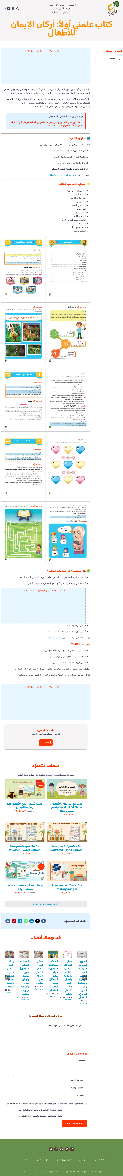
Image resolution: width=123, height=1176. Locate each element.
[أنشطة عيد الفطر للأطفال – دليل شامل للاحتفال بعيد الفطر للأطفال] (53, 954)
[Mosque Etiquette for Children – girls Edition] (67, 832)
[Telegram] (20, 921)
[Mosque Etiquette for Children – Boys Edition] (25, 832)
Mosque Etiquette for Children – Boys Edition (25, 848)
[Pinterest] (14, 921)
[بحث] (17, 9)
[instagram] (61, 1149)
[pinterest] (56, 1149)
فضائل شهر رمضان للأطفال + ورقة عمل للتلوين (39, 972)
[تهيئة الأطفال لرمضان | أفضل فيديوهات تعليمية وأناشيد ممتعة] (10, 954)
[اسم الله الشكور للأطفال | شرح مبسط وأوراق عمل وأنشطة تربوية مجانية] (24, 954)
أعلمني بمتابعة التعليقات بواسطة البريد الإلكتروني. (41, 1110)
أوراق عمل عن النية (57, 637)
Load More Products (45, 904)
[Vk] (8, 921)
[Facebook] (44, 921)
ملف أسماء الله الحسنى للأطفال (62, 175)
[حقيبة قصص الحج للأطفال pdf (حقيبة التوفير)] (25, 789)
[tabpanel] (52, 1025)
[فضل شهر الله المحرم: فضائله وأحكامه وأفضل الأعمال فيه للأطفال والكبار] (67, 954)
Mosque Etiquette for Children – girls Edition (67, 848)
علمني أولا (44, 742)
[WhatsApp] (26, 921)
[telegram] (51, 1149)
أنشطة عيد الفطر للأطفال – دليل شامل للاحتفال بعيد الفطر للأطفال (53, 976)
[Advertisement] (46, 69)
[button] (68, 267)
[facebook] (72, 1149)
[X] (38, 921)
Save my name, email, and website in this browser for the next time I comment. (45, 1103)
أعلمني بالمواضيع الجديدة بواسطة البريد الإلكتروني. (40, 1116)
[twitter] (67, 1149)
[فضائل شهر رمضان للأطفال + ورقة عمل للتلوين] (38, 954)
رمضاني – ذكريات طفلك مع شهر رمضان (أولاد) (24, 887)
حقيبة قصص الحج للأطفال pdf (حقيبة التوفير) (25, 805)
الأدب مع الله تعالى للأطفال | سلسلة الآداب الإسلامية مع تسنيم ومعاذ (66, 807)
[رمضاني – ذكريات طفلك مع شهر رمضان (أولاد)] (25, 871)
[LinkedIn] (32, 921)
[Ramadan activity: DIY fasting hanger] (67, 871)
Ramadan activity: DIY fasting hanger (67, 887)
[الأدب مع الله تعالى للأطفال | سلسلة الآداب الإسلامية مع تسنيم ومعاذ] (67, 789)
